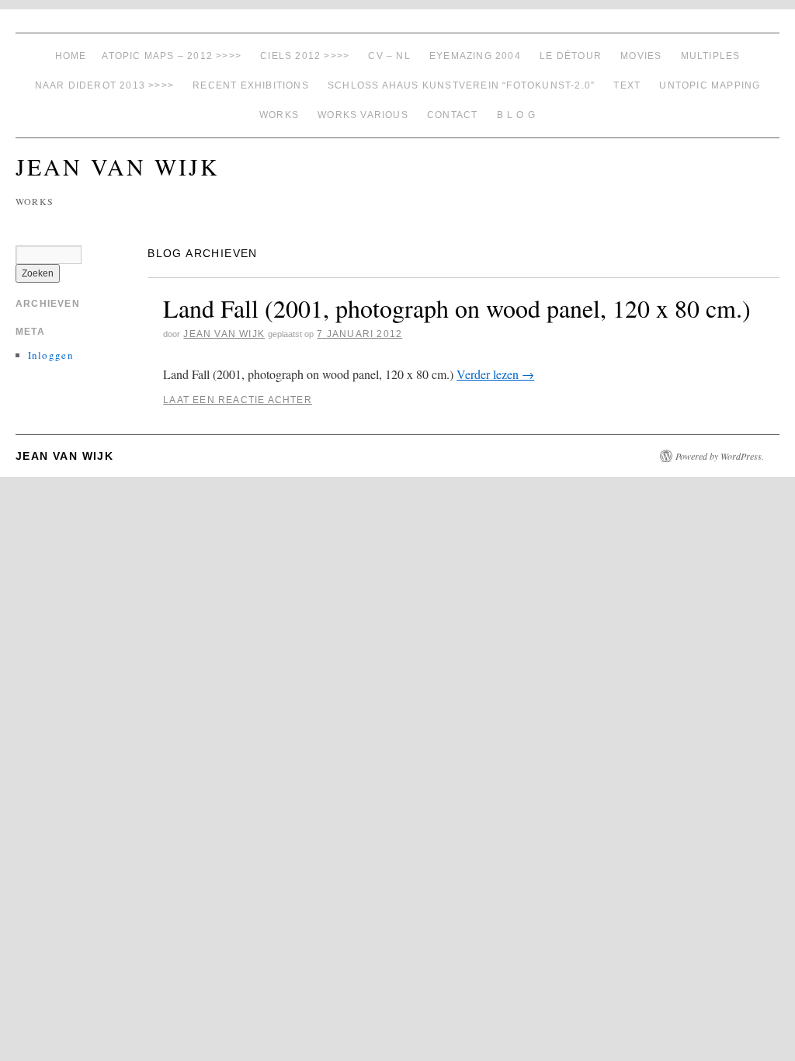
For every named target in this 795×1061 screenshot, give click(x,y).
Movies (640, 55)
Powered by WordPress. (719, 456)
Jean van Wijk (118, 166)
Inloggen (51, 355)
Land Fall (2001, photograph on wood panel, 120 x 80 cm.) (457, 308)
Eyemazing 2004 (475, 55)
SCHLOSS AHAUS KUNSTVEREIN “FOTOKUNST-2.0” (461, 85)
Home (71, 55)
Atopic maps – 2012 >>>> (171, 55)
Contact (452, 115)
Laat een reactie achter (237, 400)
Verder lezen (495, 374)
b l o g (516, 115)
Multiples (711, 55)
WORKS (279, 115)
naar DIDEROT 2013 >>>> (104, 85)
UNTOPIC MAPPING (709, 85)
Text (627, 85)
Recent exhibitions (251, 85)
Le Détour (571, 55)
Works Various (363, 115)
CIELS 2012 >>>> (304, 55)
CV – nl (389, 55)
